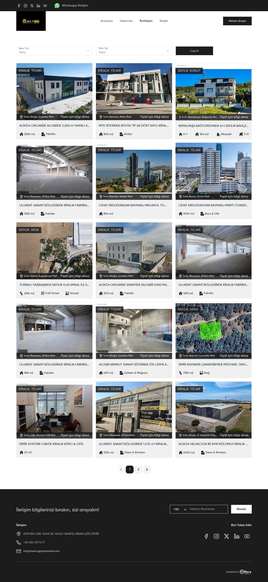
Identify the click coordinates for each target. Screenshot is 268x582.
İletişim (164, 21)
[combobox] (173, 509)
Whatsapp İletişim (75, 5)
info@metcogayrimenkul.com (41, 551)
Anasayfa (107, 21)
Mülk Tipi (103, 48)
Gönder (241, 509)
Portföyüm (146, 21)
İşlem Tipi (24, 48)
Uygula (194, 50)
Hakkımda (126, 21)
